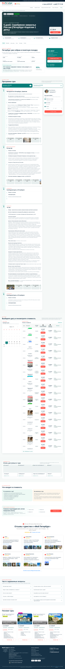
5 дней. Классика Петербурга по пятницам (40, 623)
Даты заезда (10, 629)
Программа (7, 43)
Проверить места (56, 510)
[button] (30, 331)
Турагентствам (37, 7)
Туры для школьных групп (46, 7)
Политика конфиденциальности (36, 654)
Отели (17, 43)
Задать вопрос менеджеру (54, 61)
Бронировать (43, 332)
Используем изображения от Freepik (36, 655)
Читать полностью (6, 561)
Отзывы (25, 43)
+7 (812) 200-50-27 (54, 652)
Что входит (20, 43)
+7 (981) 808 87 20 (52, 92)
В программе (5, 629)
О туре (4, 43)
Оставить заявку (53, 111)
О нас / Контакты (55, 7)
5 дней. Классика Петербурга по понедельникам (53, 622)
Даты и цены (12, 43)
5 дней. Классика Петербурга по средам (8, 623)
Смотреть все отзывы (36, 532)
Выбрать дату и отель (54, 58)
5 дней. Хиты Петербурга (24, 623)
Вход (61, 7)
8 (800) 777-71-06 (54, 648)
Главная (31, 7)
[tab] (17, 86)
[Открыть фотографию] (10, 140)
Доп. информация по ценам (28, 451)
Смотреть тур (9, 639)
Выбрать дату (55, 32)
